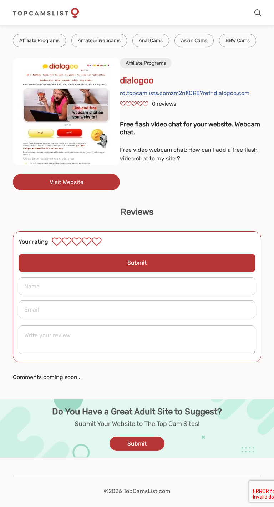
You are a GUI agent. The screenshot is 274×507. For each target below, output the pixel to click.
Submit (137, 262)
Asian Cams (194, 41)
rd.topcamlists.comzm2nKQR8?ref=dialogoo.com (184, 93)
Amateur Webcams (99, 41)
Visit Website (66, 182)
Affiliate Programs (39, 41)
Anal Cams (151, 41)
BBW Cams (237, 41)
